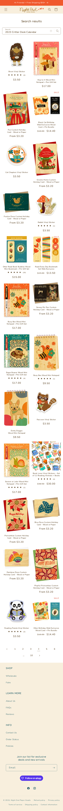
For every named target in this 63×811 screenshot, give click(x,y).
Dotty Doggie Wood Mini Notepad (16, 432)
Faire (8, 682)
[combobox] (31, 31)
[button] (6, 9)
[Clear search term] (51, 31)
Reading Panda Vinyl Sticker (16, 628)
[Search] (57, 31)
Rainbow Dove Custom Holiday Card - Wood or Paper (17, 573)
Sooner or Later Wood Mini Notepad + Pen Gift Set (16, 483)
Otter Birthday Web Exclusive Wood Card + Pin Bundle (46, 629)
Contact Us (11, 732)
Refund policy (39, 800)
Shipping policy (31, 805)
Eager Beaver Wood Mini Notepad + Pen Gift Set (16, 374)
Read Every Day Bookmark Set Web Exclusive (46, 268)
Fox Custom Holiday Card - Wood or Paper (16, 131)
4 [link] (38, 648)
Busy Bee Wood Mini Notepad (46, 375)
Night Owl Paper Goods (21, 800)
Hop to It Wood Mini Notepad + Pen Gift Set (46, 81)
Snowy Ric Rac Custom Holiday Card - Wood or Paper (46, 308)
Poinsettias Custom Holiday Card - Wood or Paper (17, 537)
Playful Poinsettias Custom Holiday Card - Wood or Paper (46, 587)
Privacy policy (54, 800)
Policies (9, 746)
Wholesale (11, 676)
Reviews (10, 714)
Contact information (49, 805)
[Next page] (39, 655)
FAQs (8, 707)
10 (31, 655)
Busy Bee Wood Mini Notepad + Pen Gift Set (17, 323)
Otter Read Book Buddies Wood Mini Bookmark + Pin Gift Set (16, 268)
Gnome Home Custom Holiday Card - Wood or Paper (46, 181)
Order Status (12, 739)
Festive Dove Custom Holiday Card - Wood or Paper (16, 217)
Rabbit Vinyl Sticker (46, 222)
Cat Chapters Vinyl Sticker (16, 172)
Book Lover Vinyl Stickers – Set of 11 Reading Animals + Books (46, 474)
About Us (10, 701)
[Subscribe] (54, 767)
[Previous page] (7, 649)
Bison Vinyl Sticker (16, 71)
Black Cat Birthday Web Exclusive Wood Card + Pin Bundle (46, 124)
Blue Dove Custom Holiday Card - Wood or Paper (46, 523)
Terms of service (15, 805)
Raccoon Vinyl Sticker (46, 420)
